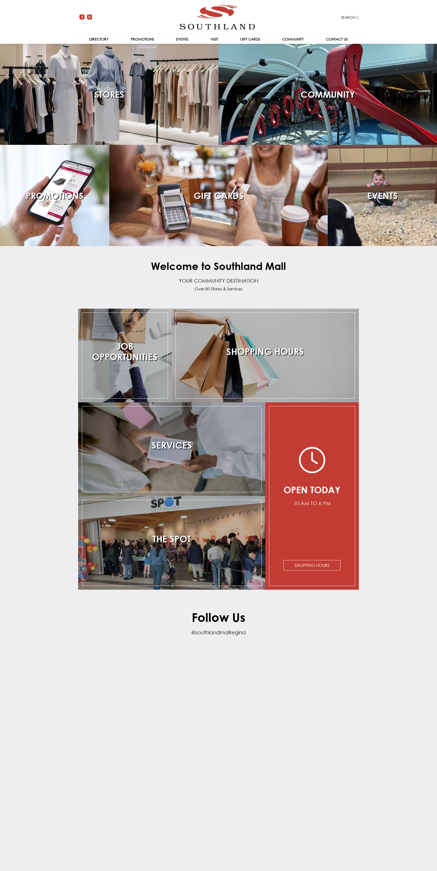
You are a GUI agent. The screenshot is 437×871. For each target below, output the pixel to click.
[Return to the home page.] (217, 16)
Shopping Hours (312, 565)
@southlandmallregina (218, 632)
